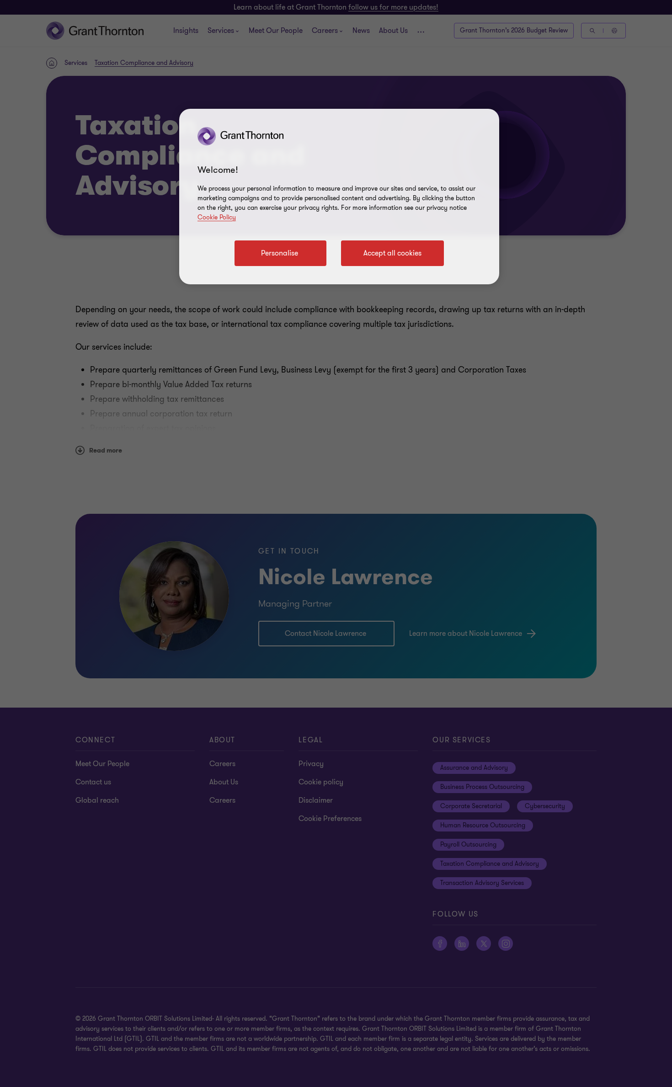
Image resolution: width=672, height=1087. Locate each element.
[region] (339, 196)
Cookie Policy (216, 217)
